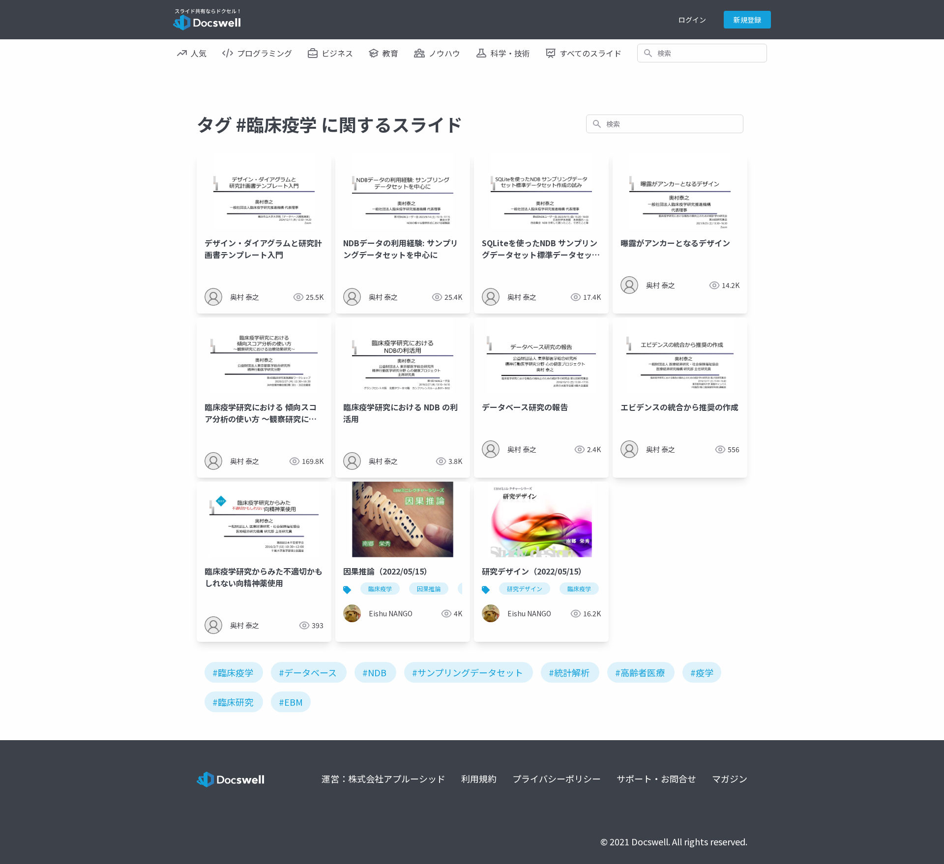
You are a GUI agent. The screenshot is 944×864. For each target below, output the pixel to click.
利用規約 (479, 778)
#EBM (291, 701)
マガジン (729, 778)
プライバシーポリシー (556, 778)
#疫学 (701, 672)
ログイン (692, 20)
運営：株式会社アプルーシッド (383, 778)
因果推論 (429, 588)
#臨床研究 (232, 701)
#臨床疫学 (232, 672)
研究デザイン (524, 588)
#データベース (308, 672)
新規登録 (747, 20)
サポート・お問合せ (656, 778)
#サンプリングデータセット (467, 672)
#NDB (374, 672)
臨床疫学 (380, 588)
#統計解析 (569, 672)
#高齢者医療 (640, 672)
